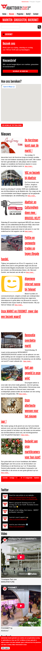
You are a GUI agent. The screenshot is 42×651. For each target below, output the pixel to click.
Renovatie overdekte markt (30, 340)
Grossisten (20, 20)
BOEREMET (8, 34)
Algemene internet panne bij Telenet (32, 283)
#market (18, 499)
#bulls (28, 497)
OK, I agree (5, 648)
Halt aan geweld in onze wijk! (32, 372)
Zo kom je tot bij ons (12, 125)
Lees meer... (29, 166)
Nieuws (11, 14)
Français (32, 1)
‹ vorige (11, 477)
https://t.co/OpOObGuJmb (18, 519)
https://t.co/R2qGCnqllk (29, 499)
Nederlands (25, 1)
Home (4, 14)
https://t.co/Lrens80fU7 (17, 526)
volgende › (29, 477)
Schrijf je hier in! (20, 71)
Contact (35, 14)
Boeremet (33, 20)
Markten (7, 20)
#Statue (33, 497)
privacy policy (31, 644)
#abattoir (12, 499)
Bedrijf (28, 14)
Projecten (20, 14)
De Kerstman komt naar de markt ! (32, 145)
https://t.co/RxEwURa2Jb (17, 497)
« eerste (5, 477)
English (38, 1)
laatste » (37, 477)
